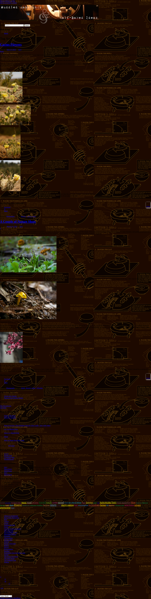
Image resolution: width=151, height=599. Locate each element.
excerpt (2, 503)
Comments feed (9, 457)
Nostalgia (7, 536)
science (137, 505)
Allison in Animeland (11, 516)
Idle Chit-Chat (8, 531)
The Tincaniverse (5, 406)
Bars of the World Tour (11, 518)
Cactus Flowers (11, 44)
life (107, 505)
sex (141, 503)
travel (42, 502)
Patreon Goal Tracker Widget (13, 398)
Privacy (6, 547)
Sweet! (148, 206)
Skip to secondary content (8, 3)
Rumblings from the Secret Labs (14, 553)
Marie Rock (8, 469)
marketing (126, 502)
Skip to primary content (7, 1)
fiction (103, 505)
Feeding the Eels (9, 525)
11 (5, 579)
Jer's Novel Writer (74, 503)
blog (133, 502)
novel (61, 502)
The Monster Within (16, 503)
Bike (5, 519)
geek (119, 502)
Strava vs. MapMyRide (11, 433)
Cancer (6, 521)
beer (76, 505)
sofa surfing (8, 502)
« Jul (1, 588)
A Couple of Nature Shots (18, 221)
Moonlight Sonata (10, 534)
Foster (6, 527)
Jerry (20, 49)
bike (98, 502)
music (24, 502)
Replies (40, 388)
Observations (8, 538)
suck (49, 502)
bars (114, 502)
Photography (10, 216)
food (12, 508)
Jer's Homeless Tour (10, 532)
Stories (6, 555)
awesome (5, 507)
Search (2, 25)
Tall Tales (3, 408)
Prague (18, 504)
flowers (23, 216)
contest (55, 502)
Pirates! (6, 542)
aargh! (95, 503)
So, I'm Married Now (11, 429)
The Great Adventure (11, 557)
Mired (6, 437)
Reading (7, 551)
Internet (89, 502)
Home (6, 33)
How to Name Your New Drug (14, 440)
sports (53, 504)
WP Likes (11, 446)
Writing (6, 562)
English (84, 503)
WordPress (40, 505)
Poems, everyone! (10, 544)
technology (94, 505)
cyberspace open (119, 505)
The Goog (46, 505)
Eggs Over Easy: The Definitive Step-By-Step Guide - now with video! (27, 425)
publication (33, 505)
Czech (59, 505)
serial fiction (129, 505)
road (29, 502)
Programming (8, 549)
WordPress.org (9, 459)
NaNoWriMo (105, 502)
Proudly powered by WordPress (10, 598)
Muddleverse (26, 505)
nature (34, 388)
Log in (6, 454)
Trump (138, 503)
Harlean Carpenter (10, 417)
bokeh (23, 388)
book (66, 503)
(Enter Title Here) (10, 416)
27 (9, 584)
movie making (67, 505)
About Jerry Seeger (10, 396)
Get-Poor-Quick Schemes (12, 529)
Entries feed (8, 455)
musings (111, 505)
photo (11, 505)
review (35, 502)
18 (5, 581)
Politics (6, 545)
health (7, 505)
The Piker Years (9, 558)
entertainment (83, 505)
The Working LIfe (10, 560)
